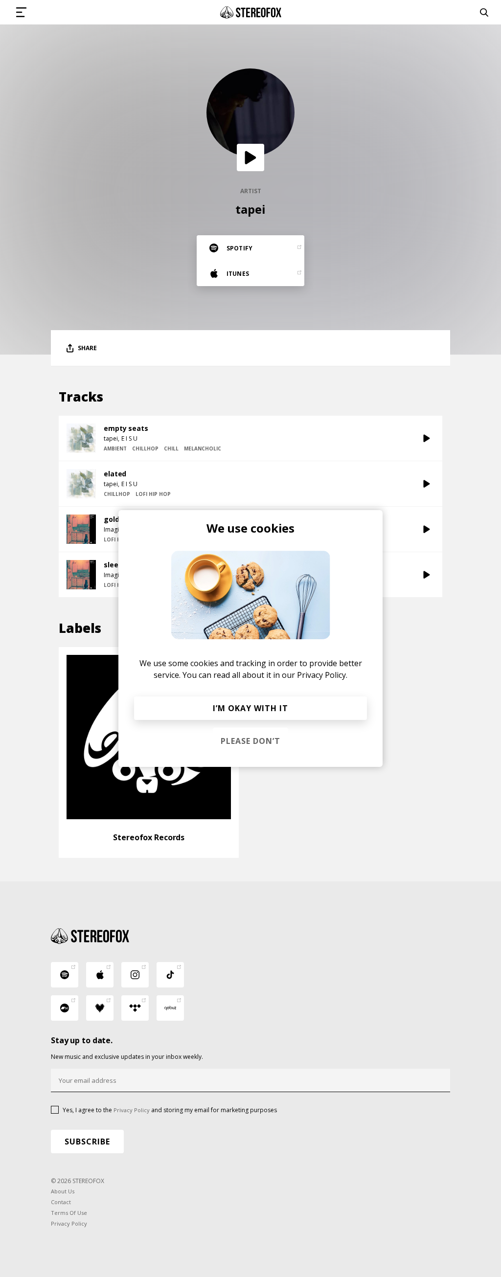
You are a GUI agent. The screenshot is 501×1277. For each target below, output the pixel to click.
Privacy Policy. (322, 675)
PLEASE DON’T (250, 741)
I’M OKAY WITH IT (250, 708)
